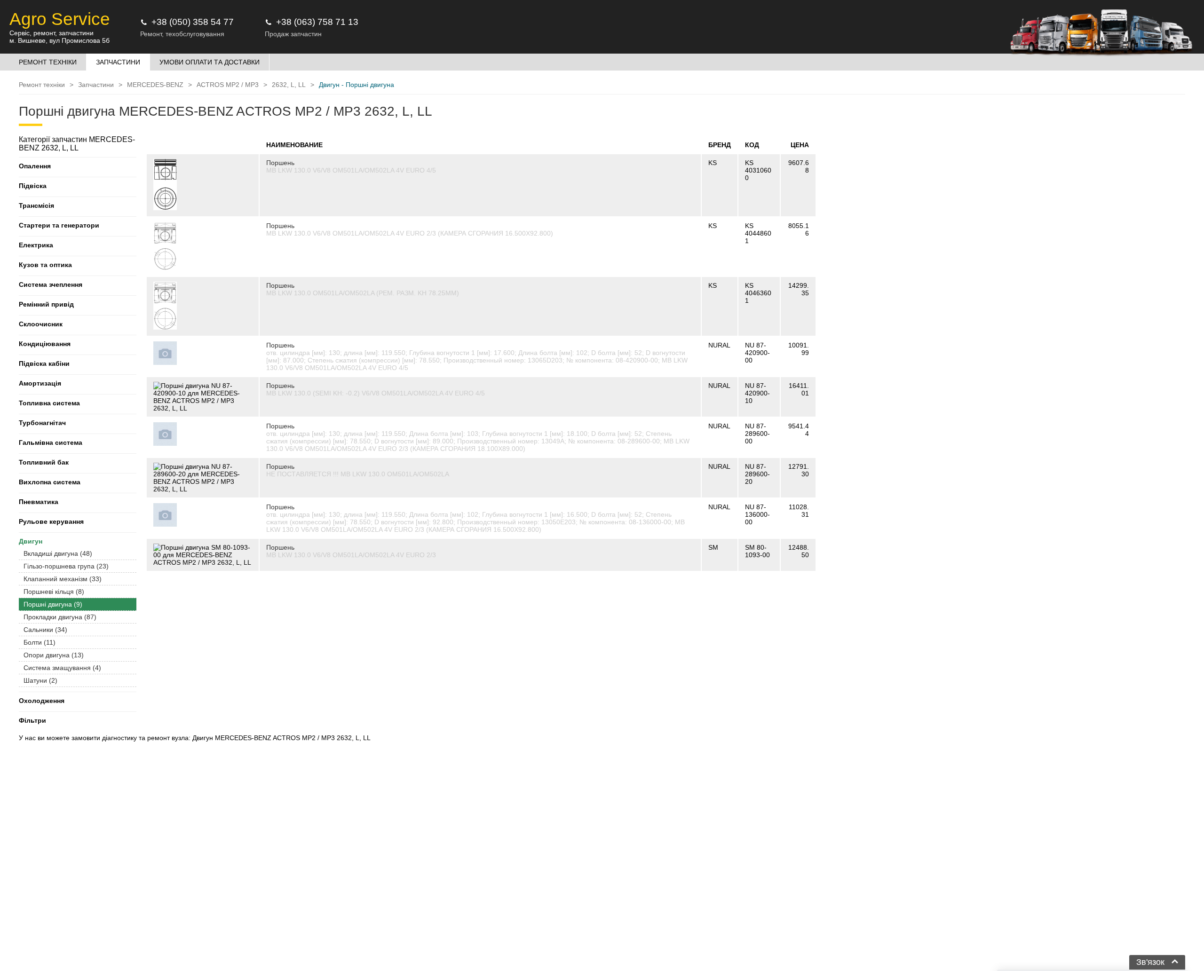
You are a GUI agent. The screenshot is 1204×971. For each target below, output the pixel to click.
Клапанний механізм (63, 579)
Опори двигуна (54, 655)
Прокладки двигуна (60, 617)
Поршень (280, 162)
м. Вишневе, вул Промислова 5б (59, 40)
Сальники (45, 629)
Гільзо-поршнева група (66, 566)
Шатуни (40, 680)
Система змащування (62, 667)
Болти (39, 642)
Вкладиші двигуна (58, 553)
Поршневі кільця (54, 591)
